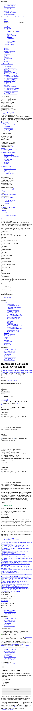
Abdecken (6, 162)
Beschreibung (4, 399)
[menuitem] (18, 4)
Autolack (6, 302)
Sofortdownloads (11, 41)
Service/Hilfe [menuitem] (9, 8)
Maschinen (6, 203)
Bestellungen (10, 39)
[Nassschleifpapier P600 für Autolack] (11, 567)
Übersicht (9, 34)
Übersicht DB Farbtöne (10, 11)
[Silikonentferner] (5, 572)
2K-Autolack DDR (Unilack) (11, 76)
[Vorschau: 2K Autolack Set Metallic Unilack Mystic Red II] (16, 370)
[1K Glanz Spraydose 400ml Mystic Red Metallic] (14, 561)
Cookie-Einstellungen (9, 14)
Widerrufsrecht (7, 8)
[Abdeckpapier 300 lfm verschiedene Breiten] (12, 578)
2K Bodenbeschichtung (10, 129)
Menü (5, 19)
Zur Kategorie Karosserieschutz (9, 149)
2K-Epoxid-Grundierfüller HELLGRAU (15, 584)
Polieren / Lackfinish (9, 173)
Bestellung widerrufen (6, 662)
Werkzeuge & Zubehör (9, 200)
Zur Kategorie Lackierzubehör (8, 194)
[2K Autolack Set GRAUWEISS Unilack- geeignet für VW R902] (16, 575)
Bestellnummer (6, 682)
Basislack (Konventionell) (10, 73)
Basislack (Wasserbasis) (10, 72)
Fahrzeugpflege (8, 172)
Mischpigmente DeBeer (10, 68)
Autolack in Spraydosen (10, 86)
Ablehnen (3, 709)
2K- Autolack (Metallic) (10, 89)
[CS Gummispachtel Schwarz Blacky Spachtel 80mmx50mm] (16, 555)
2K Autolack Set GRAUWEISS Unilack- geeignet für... (15, 577)
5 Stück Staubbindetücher (21, 587)
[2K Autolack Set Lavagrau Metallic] (10, 548)
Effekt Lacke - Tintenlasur (10, 75)
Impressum (6, 9)
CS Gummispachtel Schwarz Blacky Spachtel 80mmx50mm (16, 556)
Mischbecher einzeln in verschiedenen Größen (16, 570)
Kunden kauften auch (6, 542)
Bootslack (6, 333)
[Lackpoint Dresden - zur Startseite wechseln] (12, 16)
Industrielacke (7, 82)
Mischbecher (7, 160)
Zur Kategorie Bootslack (7, 113)
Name (4, 685)
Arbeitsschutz (7, 344)
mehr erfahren (10, 112)
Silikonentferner (14, 572)
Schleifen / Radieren (9, 159)
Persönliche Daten (11, 35)
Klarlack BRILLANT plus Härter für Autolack (15, 589)
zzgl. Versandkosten (12, 380)
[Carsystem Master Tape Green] (14, 551)
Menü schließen (8, 28)
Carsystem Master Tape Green (8, 552)
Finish (5, 338)
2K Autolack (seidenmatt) (10, 79)
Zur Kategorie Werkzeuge (7, 197)
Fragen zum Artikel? (9, 538)
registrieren (18, 31)
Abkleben (6, 163)
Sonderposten (7, 66)
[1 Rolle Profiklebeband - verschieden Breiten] (13, 581)
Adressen (9, 37)
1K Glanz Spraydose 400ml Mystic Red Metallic (16, 561)
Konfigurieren (9, 709)
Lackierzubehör (8, 341)
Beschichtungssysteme (9, 334)
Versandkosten (28, 637)
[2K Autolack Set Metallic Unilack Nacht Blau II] (14, 545)
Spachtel (6, 157)
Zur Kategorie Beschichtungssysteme (10, 124)
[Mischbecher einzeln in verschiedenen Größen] (13, 569)
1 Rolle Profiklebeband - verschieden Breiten (15, 582)
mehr (18, 403)
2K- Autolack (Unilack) (10, 81)
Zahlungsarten (10, 38)
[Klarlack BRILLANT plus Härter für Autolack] (13, 588)
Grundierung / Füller (9, 155)
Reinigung (6, 170)
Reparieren (6, 340)
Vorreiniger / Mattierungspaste (11, 156)
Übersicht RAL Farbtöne (10, 12)
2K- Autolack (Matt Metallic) (11, 88)
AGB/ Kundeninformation (10, 4)
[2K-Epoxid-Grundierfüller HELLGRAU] (12, 584)
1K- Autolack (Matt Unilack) (11, 91)
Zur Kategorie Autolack (7, 64)
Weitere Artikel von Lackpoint (11, 539)
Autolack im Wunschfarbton (11, 69)
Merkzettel (9, 42)
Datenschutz (10, 645)
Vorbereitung (7, 337)
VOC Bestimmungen (9, 610)
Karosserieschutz (8, 335)
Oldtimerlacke (7, 71)
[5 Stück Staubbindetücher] (8, 587)
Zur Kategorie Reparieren (7, 191)
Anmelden (10, 31)
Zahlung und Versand (9, 5)
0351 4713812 (4, 601)
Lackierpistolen (8, 201)
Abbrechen (16, 689)
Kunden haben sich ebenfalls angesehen (22, 542)
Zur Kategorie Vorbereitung (8, 152)
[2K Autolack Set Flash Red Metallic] (11, 558)
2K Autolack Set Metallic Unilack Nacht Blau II (14, 546)
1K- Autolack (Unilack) (10, 92)
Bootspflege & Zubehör (10, 169)
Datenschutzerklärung (9, 7)
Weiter (16, 693)
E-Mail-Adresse (6, 679)
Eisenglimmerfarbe (8, 128)
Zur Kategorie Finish (6, 166)
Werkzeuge (7, 343)
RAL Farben (7, 85)
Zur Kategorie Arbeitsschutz (8, 207)
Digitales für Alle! (23, 647)
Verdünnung (7, 84)
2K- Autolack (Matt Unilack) (11, 78)
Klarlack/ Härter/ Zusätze (10, 94)
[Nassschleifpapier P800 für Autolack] (11, 564)
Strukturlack (7, 131)
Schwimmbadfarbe (8, 126)
